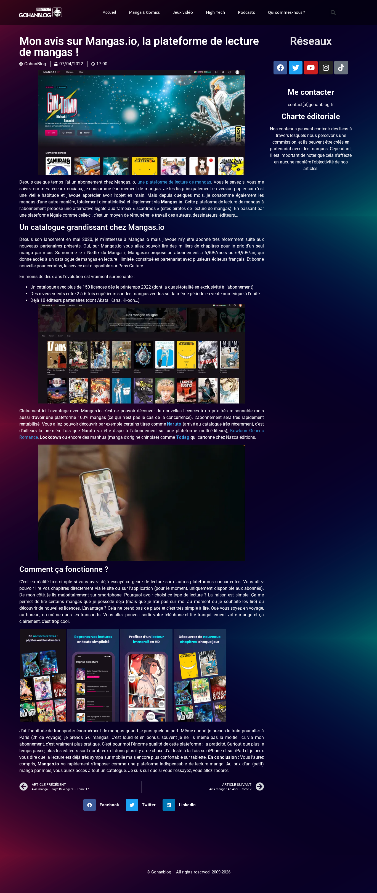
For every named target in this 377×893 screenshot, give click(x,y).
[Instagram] (326, 67)
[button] (333, 12)
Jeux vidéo (183, 12)
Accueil (109, 12)
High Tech (215, 12)
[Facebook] (280, 67)
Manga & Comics (144, 12)
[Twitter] (295, 67)
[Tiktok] (341, 67)
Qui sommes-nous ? (286, 12)
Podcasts (246, 12)
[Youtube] (311, 67)
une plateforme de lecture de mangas (174, 182)
